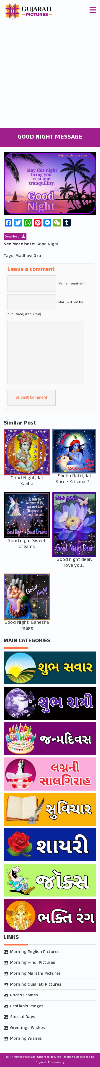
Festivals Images (27, 1006)
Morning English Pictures (35, 952)
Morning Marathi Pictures (35, 973)
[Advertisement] (50, 75)
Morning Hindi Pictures (32, 962)
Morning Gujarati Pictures (36, 984)
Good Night (47, 244)
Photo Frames (24, 995)
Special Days (22, 1017)
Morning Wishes (26, 1038)
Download (12, 236)
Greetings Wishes (27, 1028)
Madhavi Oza (28, 256)
